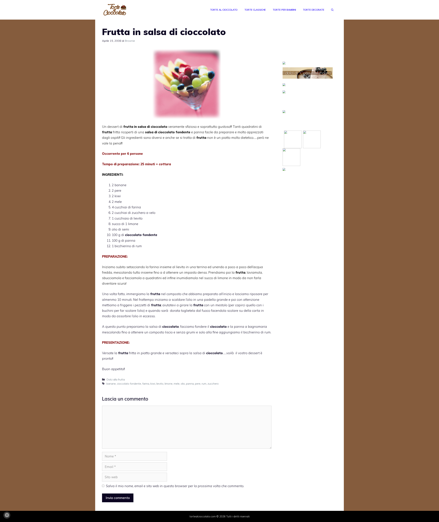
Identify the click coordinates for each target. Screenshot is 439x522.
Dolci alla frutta (115, 379)
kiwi (152, 383)
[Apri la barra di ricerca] (332, 10)
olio (183, 383)
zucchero (213, 383)
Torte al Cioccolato (224, 9)
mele (177, 383)
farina (145, 383)
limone (169, 383)
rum (204, 383)
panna (190, 383)
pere (197, 383)
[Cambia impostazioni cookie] (6, 515)
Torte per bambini (284, 9)
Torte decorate (313, 9)
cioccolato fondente (129, 383)
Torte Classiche (255, 9)
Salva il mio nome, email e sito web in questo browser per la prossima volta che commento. (175, 486)
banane (111, 383)
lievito (159, 383)
